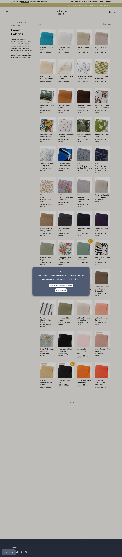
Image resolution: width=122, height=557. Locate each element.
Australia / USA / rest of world (61, 285)
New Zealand (61, 290)
